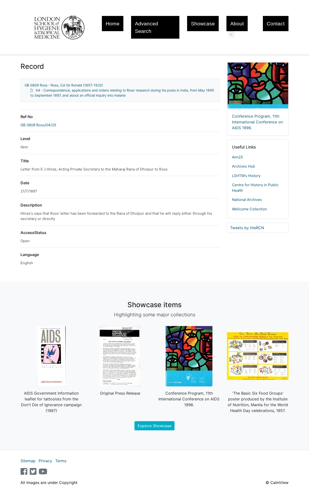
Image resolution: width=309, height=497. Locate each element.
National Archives (247, 199)
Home (112, 23)
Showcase (203, 23)
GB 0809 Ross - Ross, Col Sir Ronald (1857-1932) (64, 85)
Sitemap (28, 460)
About (237, 23)
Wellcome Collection (249, 209)
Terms (60, 460)
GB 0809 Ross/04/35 (38, 125)
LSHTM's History (246, 175)
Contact (276, 23)
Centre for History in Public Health (255, 188)
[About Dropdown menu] (231, 34)
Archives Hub (243, 166)
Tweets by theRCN (247, 227)
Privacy (45, 460)
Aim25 (237, 157)
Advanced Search (146, 27)
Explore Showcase (154, 425)
